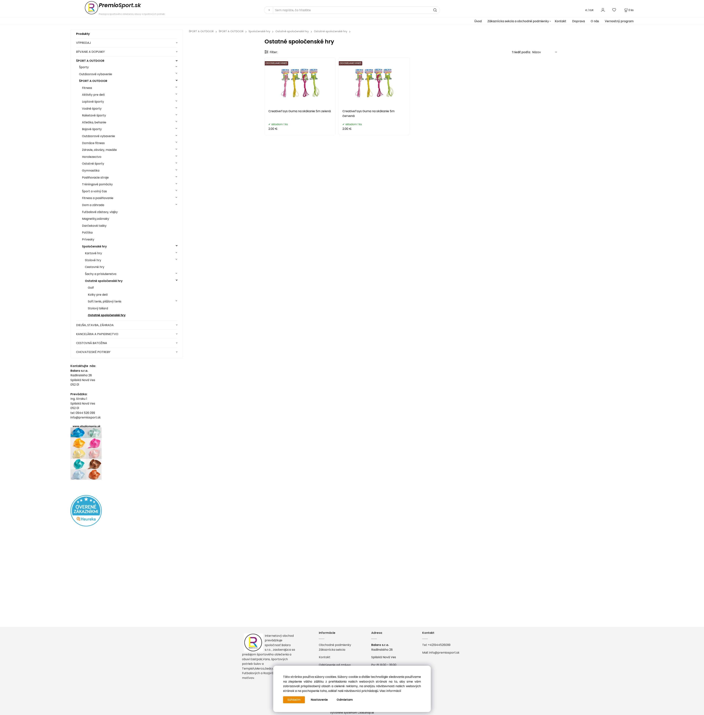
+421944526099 (439, 645)
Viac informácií (390, 691)
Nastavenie (319, 700)
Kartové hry (93, 253)
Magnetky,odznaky (95, 219)
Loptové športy (93, 102)
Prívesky (88, 239)
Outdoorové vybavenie (95, 74)
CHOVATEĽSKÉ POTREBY (93, 352)
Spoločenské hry (94, 246)
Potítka (87, 232)
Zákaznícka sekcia (332, 650)
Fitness (87, 88)
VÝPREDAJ (83, 43)
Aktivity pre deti (93, 95)
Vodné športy (92, 108)
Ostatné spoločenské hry (104, 281)
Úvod (478, 21)
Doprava (578, 21)
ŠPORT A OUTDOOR (90, 61)
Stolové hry (93, 260)
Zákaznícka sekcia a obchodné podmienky (518, 21)
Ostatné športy (93, 163)
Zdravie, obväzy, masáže (99, 150)
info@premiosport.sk (444, 652)
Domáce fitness (93, 143)
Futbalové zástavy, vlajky (100, 212)
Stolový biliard (98, 308)
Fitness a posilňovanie (97, 198)
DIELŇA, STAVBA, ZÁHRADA (95, 325)
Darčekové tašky (94, 226)
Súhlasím (293, 700)
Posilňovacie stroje (95, 177)
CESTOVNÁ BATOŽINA (91, 343)
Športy (84, 67)
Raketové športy (94, 115)
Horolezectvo (91, 157)
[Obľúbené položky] (614, 10)
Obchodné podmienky (335, 645)
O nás (595, 21)
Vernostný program (619, 21)
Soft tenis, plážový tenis (104, 301)
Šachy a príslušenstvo (100, 274)
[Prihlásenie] (603, 10)
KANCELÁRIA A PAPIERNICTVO (97, 334)
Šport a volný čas (94, 191)
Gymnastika (90, 170)
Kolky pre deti (98, 295)
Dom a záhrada (93, 205)
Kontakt (560, 21)
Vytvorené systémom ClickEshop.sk (352, 712)
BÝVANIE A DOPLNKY (90, 52)
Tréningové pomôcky (97, 184)
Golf (91, 288)
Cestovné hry (94, 267)
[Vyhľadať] (268, 10)
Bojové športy (92, 129)
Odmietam (345, 700)
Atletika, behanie (94, 122)
